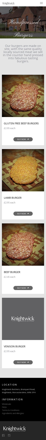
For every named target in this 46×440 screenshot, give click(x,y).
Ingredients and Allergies (13, 413)
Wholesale (6, 404)
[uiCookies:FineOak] (8, 4)
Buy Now (21, 139)
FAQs (4, 407)
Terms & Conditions (10, 410)
